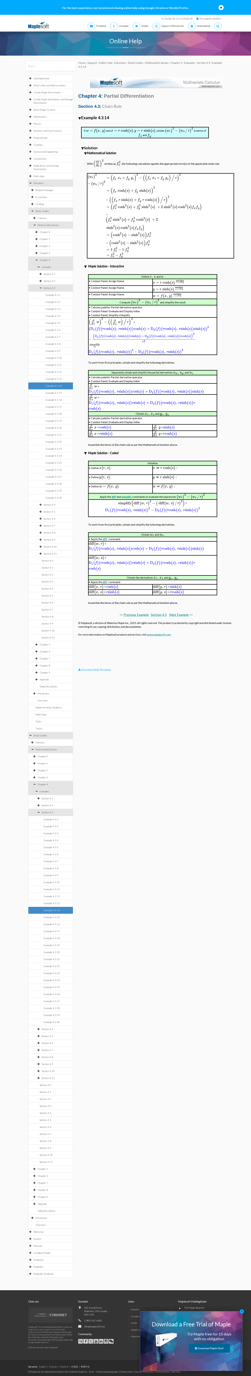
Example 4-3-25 (54, 462)
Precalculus (43, 693)
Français (53, 1366)
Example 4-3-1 (53, 294)
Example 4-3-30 (54, 497)
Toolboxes (38, 1259)
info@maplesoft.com (94, 1326)
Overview (43, 700)
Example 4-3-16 (54, 399)
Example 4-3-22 (54, 441)
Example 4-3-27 (54, 476)
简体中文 (85, 1366)
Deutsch (64, 1366)
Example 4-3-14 (54, 385)
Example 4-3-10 (54, 357)
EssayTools (41, 197)
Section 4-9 (49, 539)
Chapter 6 (45, 651)
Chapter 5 (45, 644)
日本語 (74, 1366)
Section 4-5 (49, 511)
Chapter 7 (45, 658)
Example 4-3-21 (54, 434)
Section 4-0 (47, 560)
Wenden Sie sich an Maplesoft (178, 18)
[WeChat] (111, 1341)
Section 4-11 (50, 553)
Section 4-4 (49, 504)
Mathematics (40, 116)
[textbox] (96, 130)
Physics (37, 123)
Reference (38, 1231)
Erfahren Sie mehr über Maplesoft (43, 1347)
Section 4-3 (49, 287)
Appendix (44, 679)
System (37, 1238)
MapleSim (38, 1266)
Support (92, 62)
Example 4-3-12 (54, 371)
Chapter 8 (45, 665)
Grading (40, 204)
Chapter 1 (45, 239)
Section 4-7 (49, 525)
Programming (40, 137)
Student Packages (44, 190)
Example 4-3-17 (54, 406)
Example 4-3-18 (54, 413)
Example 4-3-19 (54, 420)
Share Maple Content (44, 109)
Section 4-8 (49, 532)
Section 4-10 (50, 546)
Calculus (42, 218)
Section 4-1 (49, 274)
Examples (46, 267)
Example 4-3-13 (54, 378)
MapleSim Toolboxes (43, 1273)
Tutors (39, 728)
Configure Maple (41, 1252)
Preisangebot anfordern (210, 18)
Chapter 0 (45, 232)
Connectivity (40, 158)
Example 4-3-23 (54, 448)
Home (82, 62)
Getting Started (41, 78)
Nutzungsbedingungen (107, 1371)
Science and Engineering (45, 151)
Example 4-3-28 (54, 483)
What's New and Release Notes (49, 85)
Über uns (33, 1301)
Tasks (38, 721)
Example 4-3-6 (53, 329)
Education (38, 183)
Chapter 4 (45, 260)
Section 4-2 (49, 280)
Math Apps (39, 176)
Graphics (38, 144)
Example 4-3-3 (53, 308)
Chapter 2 (45, 246)
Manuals (37, 1245)
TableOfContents (49, 686)
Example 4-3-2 (53, 301)
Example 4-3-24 (54, 455)
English (42, 1366)
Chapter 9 (45, 672)
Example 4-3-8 (53, 343)
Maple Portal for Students (49, 707)
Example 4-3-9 (53, 350)
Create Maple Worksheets (47, 92)
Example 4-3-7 (53, 336)
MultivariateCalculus (48, 225)
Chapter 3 (45, 253)
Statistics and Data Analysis (47, 130)
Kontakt (83, 1301)
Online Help (106, 62)
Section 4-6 (49, 518)
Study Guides (42, 211)
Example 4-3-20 (54, 427)
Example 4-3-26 (54, 469)
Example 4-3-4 (53, 315)
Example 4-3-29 (54, 490)
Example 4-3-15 (54, 392)
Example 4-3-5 (53, 322)
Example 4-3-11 (54, 364)
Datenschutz (126, 1371)
